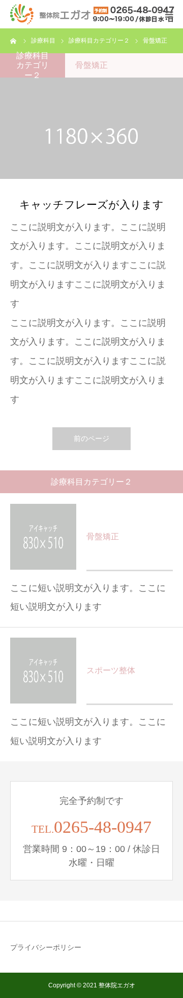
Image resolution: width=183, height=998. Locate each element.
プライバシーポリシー (45, 947)
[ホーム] (13, 40)
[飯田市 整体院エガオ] (92, 14)
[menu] (169, 14)
